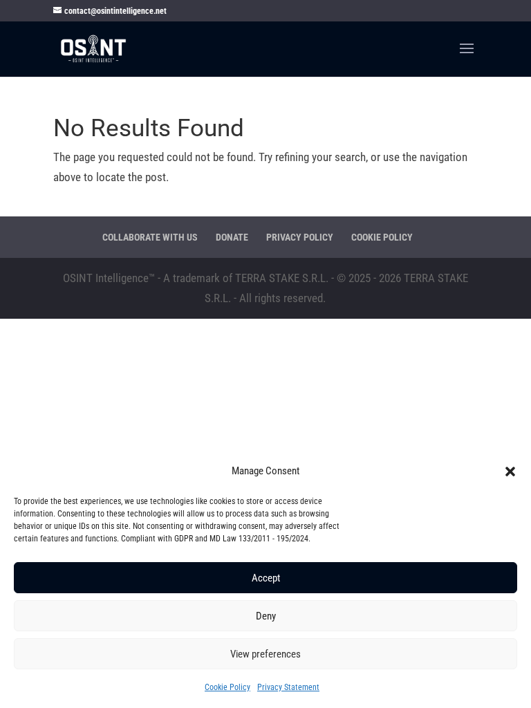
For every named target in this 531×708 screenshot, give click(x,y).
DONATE (232, 237)
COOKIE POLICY (382, 237)
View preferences (265, 654)
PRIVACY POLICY (299, 237)
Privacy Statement (288, 687)
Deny (266, 616)
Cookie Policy (227, 687)
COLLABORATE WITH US (150, 237)
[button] (510, 471)
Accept (266, 578)
